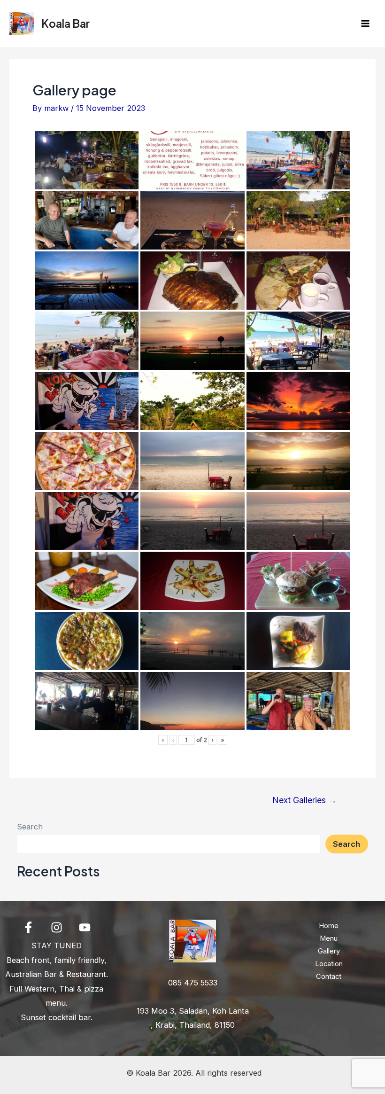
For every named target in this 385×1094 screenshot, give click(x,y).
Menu (329, 938)
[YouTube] (85, 927)
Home (329, 926)
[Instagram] (56, 927)
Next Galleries (304, 800)
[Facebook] (28, 927)
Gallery (329, 951)
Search (30, 826)
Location (329, 964)
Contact (328, 976)
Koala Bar (65, 23)
